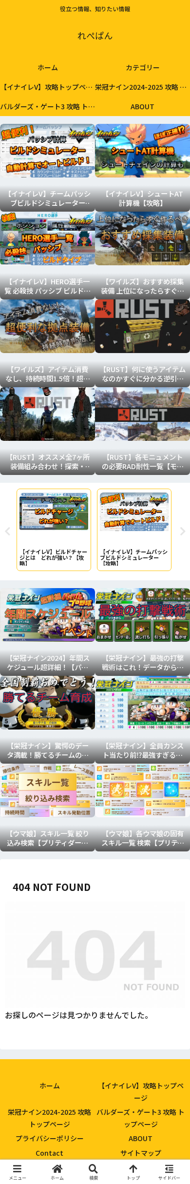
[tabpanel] (54, 530)
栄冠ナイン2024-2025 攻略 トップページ (49, 1118)
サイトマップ (140, 1153)
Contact (49, 1153)
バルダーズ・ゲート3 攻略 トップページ (140, 1118)
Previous (7, 531)
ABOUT (140, 1138)
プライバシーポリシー (50, 1138)
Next (183, 531)
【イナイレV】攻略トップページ (141, 1092)
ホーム (49, 1085)
